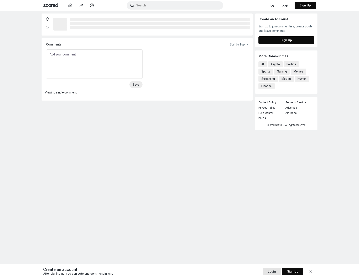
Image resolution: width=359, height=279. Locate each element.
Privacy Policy (266, 107)
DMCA (262, 118)
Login (272, 271)
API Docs (291, 112)
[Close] (311, 272)
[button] (60, 24)
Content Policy (267, 102)
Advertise (291, 107)
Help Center (265, 112)
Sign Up (305, 5)
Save (136, 84)
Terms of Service (295, 102)
